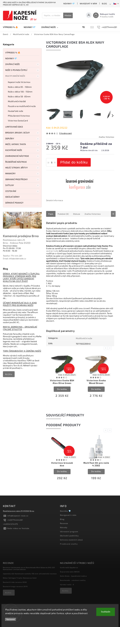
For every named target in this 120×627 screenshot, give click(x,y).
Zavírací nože (12, 64)
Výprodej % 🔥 (12, 52)
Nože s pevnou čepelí (16, 70)
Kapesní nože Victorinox (19, 82)
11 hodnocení (65, 133)
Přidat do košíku (74, 162)
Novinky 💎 (69, 3)
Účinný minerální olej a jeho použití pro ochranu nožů (20, 303)
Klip (50, 286)
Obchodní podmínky (69, 535)
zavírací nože (52, 251)
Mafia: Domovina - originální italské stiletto (20, 328)
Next (110, 348)
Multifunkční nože (15, 76)
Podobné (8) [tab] (63, 214)
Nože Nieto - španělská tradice (73, 576)
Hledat (68, 15)
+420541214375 (10, 524)
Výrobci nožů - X (67, 584)
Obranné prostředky (16, 179)
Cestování (10, 191)
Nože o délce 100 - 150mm (20, 91)
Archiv (8, 374)
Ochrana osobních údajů (71, 540)
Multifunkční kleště (17, 101)
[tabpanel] (62, 377)
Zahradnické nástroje (17, 156)
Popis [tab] (50, 214)
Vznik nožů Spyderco (69, 567)
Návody (63, 527)
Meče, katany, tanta (15, 144)
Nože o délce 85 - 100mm (20, 87)
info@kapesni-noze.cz (17, 515)
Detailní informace (54, 200)
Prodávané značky (69, 544)
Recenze (64, 523)
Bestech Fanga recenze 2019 (15, 586)
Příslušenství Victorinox (19, 115)
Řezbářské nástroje (16, 162)
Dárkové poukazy (14, 202)
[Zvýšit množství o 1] (55, 162)
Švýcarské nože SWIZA (70, 572)
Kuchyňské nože (13, 150)
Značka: (106, 137)
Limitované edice (14, 126)
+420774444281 (15, 520)
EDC (82, 263)
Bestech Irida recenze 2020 (15, 582)
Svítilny (9, 185)
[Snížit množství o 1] (48, 162)
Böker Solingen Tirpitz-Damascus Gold (19, 578)
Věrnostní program (69, 531)
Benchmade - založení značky (73, 580)
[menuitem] (12, 27)
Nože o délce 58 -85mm (19, 96)
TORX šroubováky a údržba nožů (22, 351)
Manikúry (10, 173)
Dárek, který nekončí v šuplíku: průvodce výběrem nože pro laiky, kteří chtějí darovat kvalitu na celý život (21, 277)
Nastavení (10, 619)
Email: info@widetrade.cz (14, 258)
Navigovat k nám (88, 3)
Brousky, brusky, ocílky (17, 132)
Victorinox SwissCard (18, 120)
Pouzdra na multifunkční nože (22, 106)
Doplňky (9, 138)
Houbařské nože (15, 111)
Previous (106, 348)
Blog (104, 3)
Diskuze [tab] (76, 214)
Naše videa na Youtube (18, 528)
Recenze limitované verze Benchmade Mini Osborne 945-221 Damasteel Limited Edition (29, 568)
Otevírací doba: (10, 245)
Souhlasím (105, 611)
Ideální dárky (12, 197)
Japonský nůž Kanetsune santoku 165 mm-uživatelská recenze (30, 574)
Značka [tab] (93, 214)
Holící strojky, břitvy (16, 167)
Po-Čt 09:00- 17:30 (12, 248)
